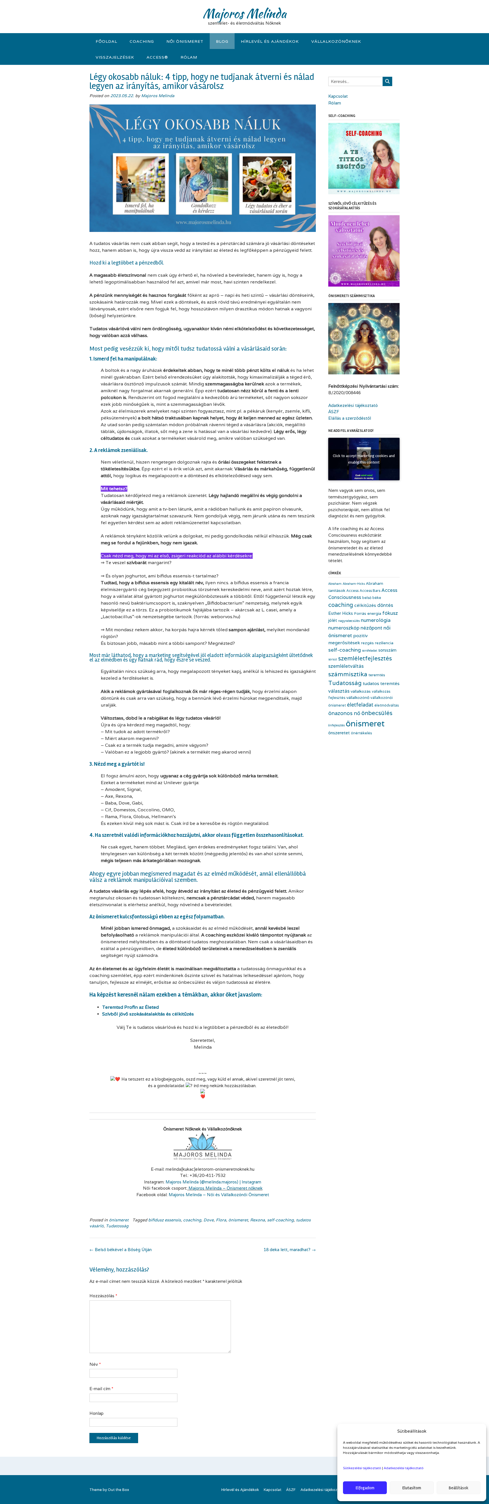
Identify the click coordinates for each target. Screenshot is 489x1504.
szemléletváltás (346, 666)
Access (352, 590)
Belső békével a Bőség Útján (120, 1249)
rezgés (367, 642)
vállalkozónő (357, 697)
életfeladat (360, 704)
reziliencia (384, 642)
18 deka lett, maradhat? (289, 1249)
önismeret (118, 1220)
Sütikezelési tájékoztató (362, 1468)
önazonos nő (344, 713)
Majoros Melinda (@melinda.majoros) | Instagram (213, 1182)
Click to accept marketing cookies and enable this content (364, 459)
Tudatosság (117, 1225)
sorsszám (387, 650)
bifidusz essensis (164, 1220)
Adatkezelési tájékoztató (404, 1468)
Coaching (142, 41)
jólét (332, 620)
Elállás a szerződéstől (349, 418)
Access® (157, 57)
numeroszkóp (343, 627)
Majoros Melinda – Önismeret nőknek (225, 1188)
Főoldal (106, 41)
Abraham (335, 584)
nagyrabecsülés (349, 621)
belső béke (371, 597)
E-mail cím (101, 1388)
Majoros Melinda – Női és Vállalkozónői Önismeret (219, 1194)
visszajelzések (115, 57)
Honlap (96, 1413)
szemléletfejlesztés (365, 658)
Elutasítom (411, 1487)
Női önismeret (184, 41)
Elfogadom (365, 1487)
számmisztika (347, 674)
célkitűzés (365, 605)
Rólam (189, 57)
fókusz (390, 613)
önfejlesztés (336, 725)
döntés (385, 605)
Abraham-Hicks (354, 584)
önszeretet (339, 732)
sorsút (332, 659)
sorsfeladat (369, 650)
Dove (208, 1220)
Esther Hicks (340, 613)
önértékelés (361, 733)
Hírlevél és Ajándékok (270, 41)
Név (95, 1364)
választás (338, 691)
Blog (222, 41)
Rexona (257, 1220)
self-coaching (280, 1220)
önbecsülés (377, 713)
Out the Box (118, 1489)
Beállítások (458, 1487)
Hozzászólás (103, 1295)
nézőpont (371, 627)
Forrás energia (367, 613)
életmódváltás (386, 705)
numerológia (376, 620)
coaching (192, 1220)
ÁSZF (333, 411)
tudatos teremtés (381, 683)
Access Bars (370, 590)
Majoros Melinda (244, 13)
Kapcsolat (338, 96)
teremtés (376, 674)
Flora (221, 1220)
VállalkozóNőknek (336, 41)
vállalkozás (361, 691)
